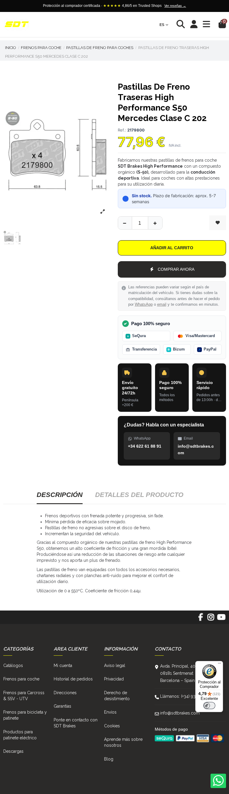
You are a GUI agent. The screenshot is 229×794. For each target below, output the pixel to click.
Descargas (13, 751)
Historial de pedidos (73, 679)
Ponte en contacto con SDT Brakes (76, 722)
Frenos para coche (21, 679)
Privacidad (114, 679)
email (161, 304)
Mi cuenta (63, 665)
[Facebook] (200, 619)
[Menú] (219, 664)
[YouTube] (221, 619)
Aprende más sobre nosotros (123, 742)
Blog (108, 759)
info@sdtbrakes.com (180, 713)
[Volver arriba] (155, 223)
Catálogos (13, 665)
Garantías (62, 706)
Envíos (110, 712)
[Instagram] (211, 619)
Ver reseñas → (175, 5)
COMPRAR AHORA (176, 269)
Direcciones (65, 692)
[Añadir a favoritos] (217, 222)
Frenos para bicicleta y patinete (25, 715)
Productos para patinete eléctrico (20, 734)
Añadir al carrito (171, 247)
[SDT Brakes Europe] (16, 24)
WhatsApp (144, 304)
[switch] (209, 705)
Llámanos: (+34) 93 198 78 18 (187, 696)
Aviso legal (114, 665)
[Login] (194, 25)
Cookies (112, 725)
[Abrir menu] (206, 24)
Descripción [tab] (60, 494)
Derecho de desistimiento (117, 695)
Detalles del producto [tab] (139, 494)
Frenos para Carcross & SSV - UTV (23, 695)
